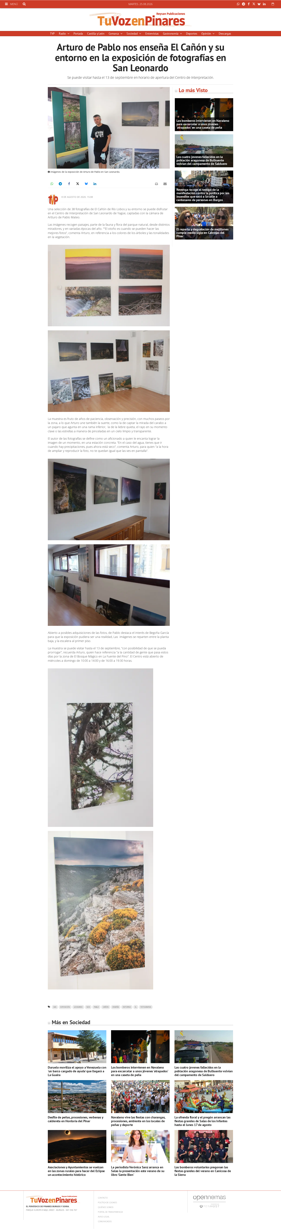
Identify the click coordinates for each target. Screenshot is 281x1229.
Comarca (114, 33)
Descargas (225, 33)
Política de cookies (107, 1202)
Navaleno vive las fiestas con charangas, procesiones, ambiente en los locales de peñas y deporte (138, 1121)
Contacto (103, 1197)
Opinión (206, 33)
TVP (52, 33)
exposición (65, 1007)
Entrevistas (152, 33)
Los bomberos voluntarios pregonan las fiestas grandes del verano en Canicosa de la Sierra (202, 1171)
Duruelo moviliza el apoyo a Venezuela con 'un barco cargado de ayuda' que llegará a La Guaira (77, 1071)
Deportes (191, 33)
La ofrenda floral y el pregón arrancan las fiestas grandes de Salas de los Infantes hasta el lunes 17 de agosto (202, 1121)
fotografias (145, 1007)
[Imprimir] (156, 184)
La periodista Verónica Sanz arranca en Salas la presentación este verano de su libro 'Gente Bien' (137, 1171)
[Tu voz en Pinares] (140, 19)
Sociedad (132, 33)
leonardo (78, 1007)
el (136, 1007)
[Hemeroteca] (273, 4)
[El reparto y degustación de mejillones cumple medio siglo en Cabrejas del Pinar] (204, 223)
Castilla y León (95, 33)
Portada (78, 33)
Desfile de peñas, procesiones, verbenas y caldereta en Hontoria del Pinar (75, 1119)
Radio (63, 33)
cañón (106, 1007)
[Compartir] (239, 4)
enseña (116, 1007)
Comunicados (105, 1221)
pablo (96, 1007)
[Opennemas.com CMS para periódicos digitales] (209, 1201)
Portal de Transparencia (110, 1212)
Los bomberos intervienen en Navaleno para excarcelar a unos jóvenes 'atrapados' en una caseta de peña (202, 124)
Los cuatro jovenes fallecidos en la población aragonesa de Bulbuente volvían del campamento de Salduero (201, 160)
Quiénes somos (106, 1207)
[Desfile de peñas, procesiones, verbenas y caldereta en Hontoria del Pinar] (77, 1096)
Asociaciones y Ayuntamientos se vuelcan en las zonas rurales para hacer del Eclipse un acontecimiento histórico (76, 1171)
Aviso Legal (103, 1216)
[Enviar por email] (165, 184)
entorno (127, 1007)
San (54, 1007)
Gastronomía (171, 33)
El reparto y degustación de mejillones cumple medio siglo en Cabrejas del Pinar (202, 232)
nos (88, 1007)
